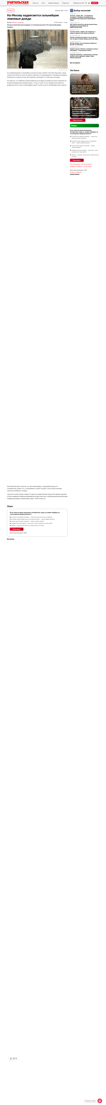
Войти (94, 3)
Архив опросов (74, 174)
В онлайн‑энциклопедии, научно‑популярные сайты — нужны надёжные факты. (33, 519)
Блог (43, 3)
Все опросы (10, 539)
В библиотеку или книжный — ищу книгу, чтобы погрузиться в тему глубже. (32, 523)
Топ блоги (74, 70)
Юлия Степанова (18, 22)
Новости (35, 3)
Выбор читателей (82, 10)
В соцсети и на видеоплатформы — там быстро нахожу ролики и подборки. (31, 517)
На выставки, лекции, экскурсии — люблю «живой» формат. (27, 521)
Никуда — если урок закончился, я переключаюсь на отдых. (27, 525)
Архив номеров (53, 3)
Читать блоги (77, 120)
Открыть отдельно (76, 172)
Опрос (74, 125)
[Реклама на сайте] (100, 1101)
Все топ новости (75, 63)
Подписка (65, 3)
